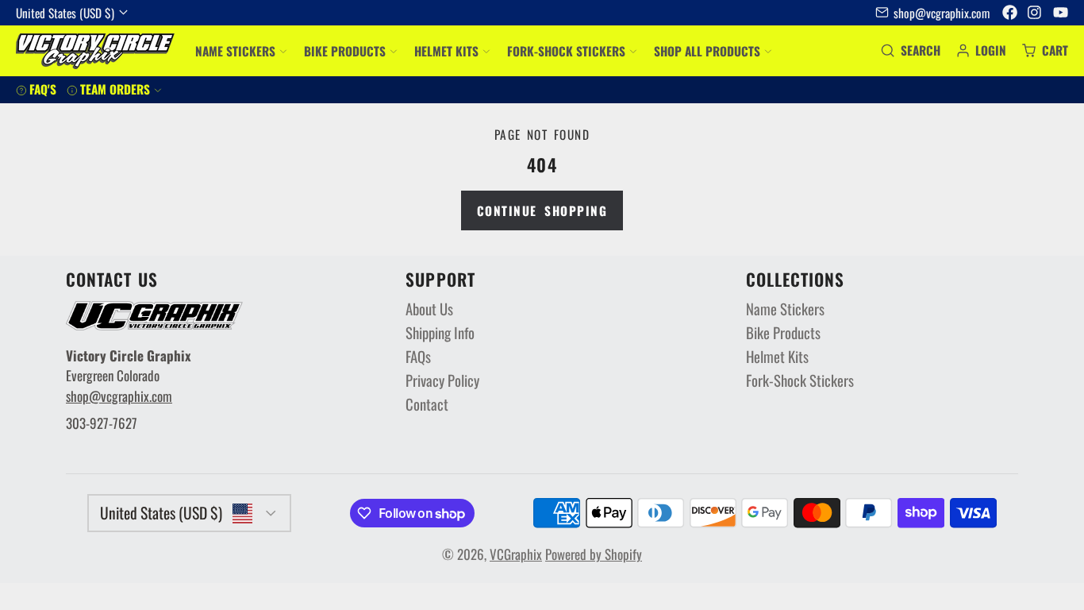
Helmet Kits (446, 51)
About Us (429, 309)
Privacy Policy (442, 381)
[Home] (95, 51)
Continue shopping (542, 210)
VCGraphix (516, 554)
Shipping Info (440, 333)
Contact (427, 404)
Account (981, 50)
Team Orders (115, 89)
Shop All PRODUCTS (707, 51)
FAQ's (42, 89)
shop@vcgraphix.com (942, 12)
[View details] (154, 315)
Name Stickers (235, 51)
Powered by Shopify (593, 554)
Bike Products (345, 51)
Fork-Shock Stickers (566, 51)
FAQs (418, 357)
